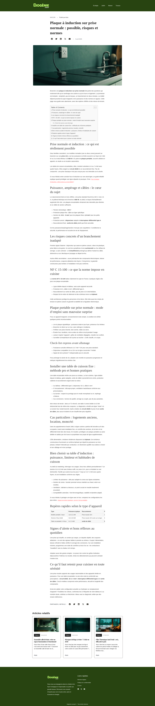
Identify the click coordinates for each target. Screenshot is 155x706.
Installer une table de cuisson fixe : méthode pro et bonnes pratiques (71, 125)
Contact (79, 685)
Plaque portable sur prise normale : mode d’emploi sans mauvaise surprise (73, 120)
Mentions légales (82, 679)
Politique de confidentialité (84, 682)
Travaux (118, 5)
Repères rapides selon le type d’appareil (63, 133)
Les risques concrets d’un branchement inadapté (66, 115)
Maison (110, 5)
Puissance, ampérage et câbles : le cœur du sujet (66, 112)
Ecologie (95, 5)
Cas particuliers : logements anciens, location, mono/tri (67, 128)
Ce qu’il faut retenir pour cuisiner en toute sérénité (67, 138)
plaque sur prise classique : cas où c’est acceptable (72, 500)
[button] (52, 39)
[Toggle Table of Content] (94, 107)
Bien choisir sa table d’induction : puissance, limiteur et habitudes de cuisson (74, 130)
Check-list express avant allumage (64, 123)
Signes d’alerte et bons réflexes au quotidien (65, 136)
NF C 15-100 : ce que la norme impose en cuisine (66, 117)
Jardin (103, 5)
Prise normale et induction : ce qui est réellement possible (68, 110)
